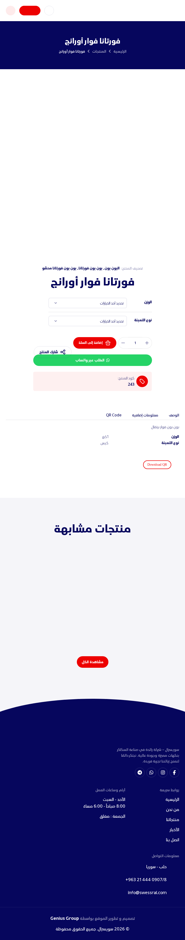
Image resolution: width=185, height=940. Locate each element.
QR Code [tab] (113, 415)
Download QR (157, 464)
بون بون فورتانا (90, 268)
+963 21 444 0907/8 (146, 880)
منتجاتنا (172, 819)
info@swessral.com (147, 893)
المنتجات (99, 51)
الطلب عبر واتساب (89, 360)
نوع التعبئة (143, 320)
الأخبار (174, 830)
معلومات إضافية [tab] (145, 415)
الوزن (148, 302)
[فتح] (10, 10)
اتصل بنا (172, 840)
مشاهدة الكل (92, 662)
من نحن (172, 809)
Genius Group (64, 918)
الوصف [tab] (174, 415)
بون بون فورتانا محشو (59, 268)
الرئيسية (119, 51)
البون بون (112, 268)
